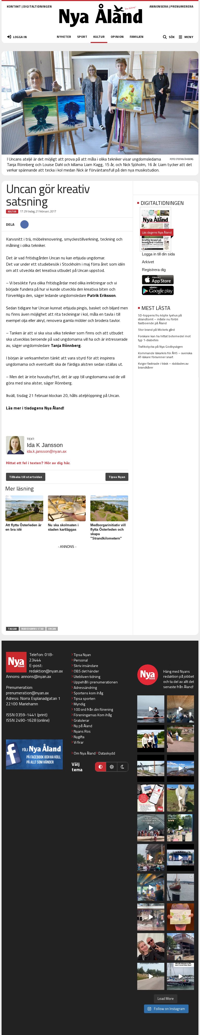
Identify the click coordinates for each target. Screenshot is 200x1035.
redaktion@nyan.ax (46, 671)
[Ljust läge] (111, 766)
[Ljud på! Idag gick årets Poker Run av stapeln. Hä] (180, 976)
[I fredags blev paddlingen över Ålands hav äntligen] (150, 708)
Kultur (12, 211)
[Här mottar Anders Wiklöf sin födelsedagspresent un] (150, 887)
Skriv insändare (86, 665)
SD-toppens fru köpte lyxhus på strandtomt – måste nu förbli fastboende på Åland (160, 319)
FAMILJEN (136, 36)
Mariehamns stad (32, 628)
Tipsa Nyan (117, 476)
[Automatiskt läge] (100, 766)
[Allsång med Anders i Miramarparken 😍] (180, 857)
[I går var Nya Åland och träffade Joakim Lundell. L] (150, 946)
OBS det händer (86, 671)
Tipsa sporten (84, 698)
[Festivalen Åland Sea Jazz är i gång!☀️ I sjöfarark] (180, 708)
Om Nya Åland (85, 753)
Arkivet (148, 262)
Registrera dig (154, 269)
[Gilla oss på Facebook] (34, 754)
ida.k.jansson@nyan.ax (47, 451)
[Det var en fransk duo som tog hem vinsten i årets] (150, 768)
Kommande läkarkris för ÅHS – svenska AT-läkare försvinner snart (165, 355)
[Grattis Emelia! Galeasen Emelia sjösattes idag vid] (180, 887)
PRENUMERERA (181, 6)
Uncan (52, 628)
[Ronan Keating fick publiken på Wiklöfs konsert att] (150, 857)
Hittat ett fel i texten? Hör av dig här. (38, 463)
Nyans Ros (82, 731)
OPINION (117, 36)
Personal (81, 660)
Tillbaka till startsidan (25, 476)
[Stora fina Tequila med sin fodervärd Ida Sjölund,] (180, 798)
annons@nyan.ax (36, 676)
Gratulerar (81, 720)
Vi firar (79, 742)
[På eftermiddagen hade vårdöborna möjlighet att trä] (150, 738)
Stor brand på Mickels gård (156, 329)
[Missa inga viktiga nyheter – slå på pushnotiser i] (150, 798)
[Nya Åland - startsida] (100, 28)
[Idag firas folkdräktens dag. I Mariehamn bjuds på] (150, 827)
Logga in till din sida (158, 254)
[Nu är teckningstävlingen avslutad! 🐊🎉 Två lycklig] (180, 916)
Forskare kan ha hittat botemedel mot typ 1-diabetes (164, 338)
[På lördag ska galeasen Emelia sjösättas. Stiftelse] (180, 946)
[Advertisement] (67, 586)
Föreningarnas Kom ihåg (93, 715)
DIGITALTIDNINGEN (37, 6)
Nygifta (79, 736)
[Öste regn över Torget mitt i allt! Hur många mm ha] (150, 916)
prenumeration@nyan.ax (27, 693)
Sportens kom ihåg (88, 693)
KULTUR (99, 36)
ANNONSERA (158, 6)
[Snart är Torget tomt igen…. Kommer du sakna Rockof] (180, 827)
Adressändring (85, 687)
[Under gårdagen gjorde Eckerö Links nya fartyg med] (180, 768)
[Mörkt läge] (122, 766)
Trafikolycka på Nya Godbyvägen (160, 346)
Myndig (79, 704)
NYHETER (64, 36)
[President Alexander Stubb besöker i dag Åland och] (180, 738)
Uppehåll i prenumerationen (96, 682)
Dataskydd (106, 753)
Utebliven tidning (87, 676)
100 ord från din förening (93, 709)
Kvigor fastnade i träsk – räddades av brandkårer (163, 365)
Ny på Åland (83, 725)
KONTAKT (14, 6)
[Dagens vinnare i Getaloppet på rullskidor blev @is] (150, 976)
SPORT (82, 36)
